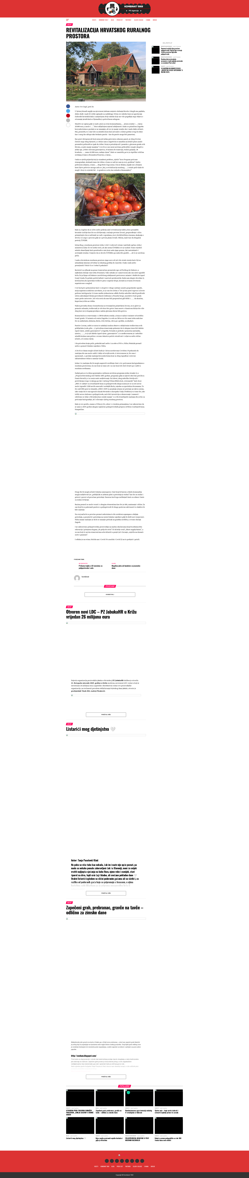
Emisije (155, 20)
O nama (148, 20)
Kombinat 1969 (103, 20)
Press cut (120, 20)
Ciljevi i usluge (138, 20)
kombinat (85, 577)
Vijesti (94, 20)
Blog (112, 20)
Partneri (128, 20)
